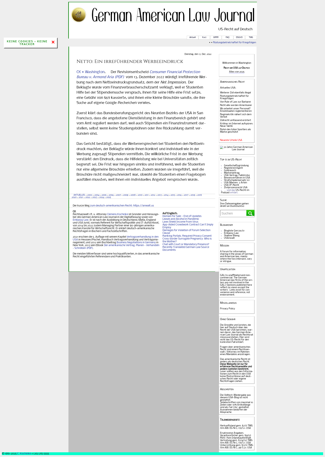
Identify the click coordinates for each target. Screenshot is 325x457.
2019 (199, 195)
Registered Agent (233, 168)
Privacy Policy (227, 308)
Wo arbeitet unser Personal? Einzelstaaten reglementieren (236, 109)
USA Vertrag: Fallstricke (237, 175)
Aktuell (192, 37)
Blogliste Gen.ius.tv (234, 231)
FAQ (227, 37)
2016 (179, 195)
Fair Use (233, 407)
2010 (140, 195)
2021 (81, 197)
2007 (118, 195)
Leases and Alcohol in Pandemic (180, 219)
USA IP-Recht (231, 185)
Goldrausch (230, 170)
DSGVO (239, 37)
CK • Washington (91, 72)
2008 (125, 195)
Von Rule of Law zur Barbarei (235, 102)
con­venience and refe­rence (235, 291)
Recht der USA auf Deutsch (237, 68)
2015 (173, 195)
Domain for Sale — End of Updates (181, 216)
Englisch (172, 213)
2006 (111, 195)
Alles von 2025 (236, 72)
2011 (147, 195)
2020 (74, 197)
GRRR (216, 37)
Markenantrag (231, 173)
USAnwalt (229, 238)
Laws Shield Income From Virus (180, 222)
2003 (89, 195)
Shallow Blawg (231, 235)
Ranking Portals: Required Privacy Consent (187, 236)
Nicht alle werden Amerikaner (236, 105)
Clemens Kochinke (117, 214)
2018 (192, 195)
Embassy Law (80, 220)
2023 (94, 197)
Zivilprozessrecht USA (236, 187)
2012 (153, 195)
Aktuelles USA (227, 88)
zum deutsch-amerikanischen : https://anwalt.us (122, 205)
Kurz (204, 37)
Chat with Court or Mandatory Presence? (185, 244)
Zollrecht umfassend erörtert (235, 120)
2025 (108, 197)
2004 (96, 195)
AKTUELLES (79, 195)
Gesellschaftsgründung (236, 165)
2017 (186, 195)
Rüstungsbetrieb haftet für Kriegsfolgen (231, 42)
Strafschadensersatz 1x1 (237, 180)
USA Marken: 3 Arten (235, 182)
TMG (251, 37)
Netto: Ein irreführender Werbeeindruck (130, 61)
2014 (166, 195)
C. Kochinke (24, 453)
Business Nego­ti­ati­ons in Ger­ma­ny (136, 242)
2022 (87, 197)
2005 (104, 195)
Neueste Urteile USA (231, 140)
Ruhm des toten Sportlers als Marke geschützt (235, 130)
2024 (101, 197)
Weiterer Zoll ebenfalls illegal (235, 92)
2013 (159, 195)
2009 (133, 195)
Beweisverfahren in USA (237, 178)
